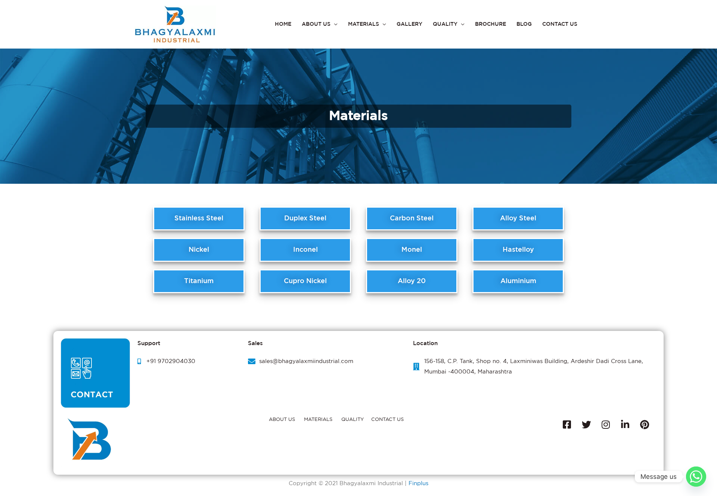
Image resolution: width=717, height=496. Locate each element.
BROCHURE (490, 24)
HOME (283, 24)
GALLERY (409, 24)
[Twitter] (586, 424)
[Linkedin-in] (625, 424)
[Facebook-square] (567, 424)
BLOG (524, 24)
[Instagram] (605, 424)
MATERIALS (363, 24)
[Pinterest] (644, 424)
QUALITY (445, 24)
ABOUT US (316, 24)
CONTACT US (559, 24)
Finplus (418, 483)
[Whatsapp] (696, 476)
